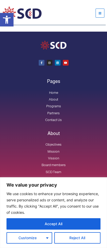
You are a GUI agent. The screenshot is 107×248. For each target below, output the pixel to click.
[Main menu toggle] (100, 13)
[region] (53, 212)
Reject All (77, 238)
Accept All (53, 224)
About (54, 133)
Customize (27, 238)
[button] (7, 19)
